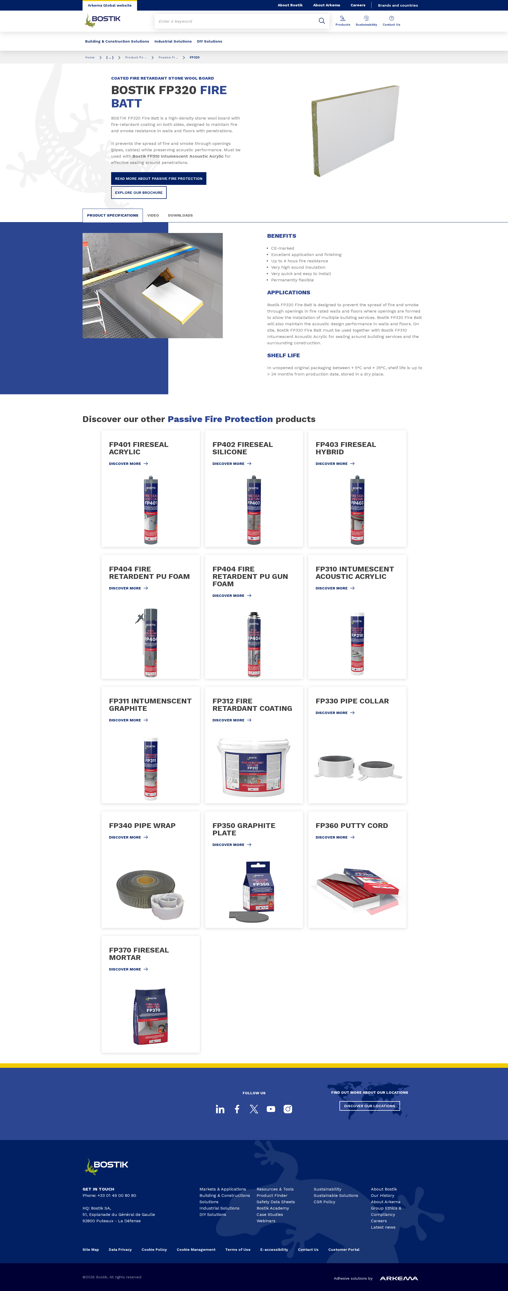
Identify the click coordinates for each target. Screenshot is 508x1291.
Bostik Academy (273, 1208)
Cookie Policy (154, 1249)
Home (90, 57)
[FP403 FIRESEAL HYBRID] (357, 488)
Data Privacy (120, 1249)
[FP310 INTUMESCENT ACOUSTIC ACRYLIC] (357, 617)
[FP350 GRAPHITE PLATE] (254, 869)
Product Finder (272, 1195)
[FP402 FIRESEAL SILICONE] (254, 488)
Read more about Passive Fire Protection (158, 178)
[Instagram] (288, 1109)
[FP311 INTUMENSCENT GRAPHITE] (151, 745)
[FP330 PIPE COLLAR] (357, 745)
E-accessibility (274, 1249)
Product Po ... (136, 57)
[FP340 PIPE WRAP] (151, 869)
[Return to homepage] (106, 21)
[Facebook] (237, 1109)
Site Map (91, 1249)
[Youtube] (271, 1109)
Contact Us (391, 24)
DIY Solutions (209, 41)
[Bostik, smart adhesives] (111, 1177)
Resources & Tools (275, 1189)
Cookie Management (196, 1249)
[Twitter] (254, 1109)
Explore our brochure (139, 192)
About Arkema (326, 5)
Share (364, 193)
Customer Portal (344, 1249)
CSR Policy (324, 1201)
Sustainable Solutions (336, 1195)
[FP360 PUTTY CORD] (357, 869)
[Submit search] (322, 21)
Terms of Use (238, 1249)
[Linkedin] (220, 1109)
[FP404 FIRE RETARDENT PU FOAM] (151, 617)
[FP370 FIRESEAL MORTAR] (151, 994)
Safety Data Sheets (276, 1201)
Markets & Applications (222, 1189)
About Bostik (290, 5)
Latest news (383, 1227)
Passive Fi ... (168, 57)
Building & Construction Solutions (117, 41)
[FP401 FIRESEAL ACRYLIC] (151, 488)
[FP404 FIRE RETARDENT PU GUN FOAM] (254, 617)
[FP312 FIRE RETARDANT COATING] (254, 745)
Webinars (266, 1220)
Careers (358, 5)
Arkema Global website (110, 5)
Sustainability (366, 24)
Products (342, 24)
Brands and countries (398, 5)
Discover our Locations (369, 1106)
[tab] (113, 215)
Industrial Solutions (173, 41)
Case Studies (270, 1214)
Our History (382, 1195)
